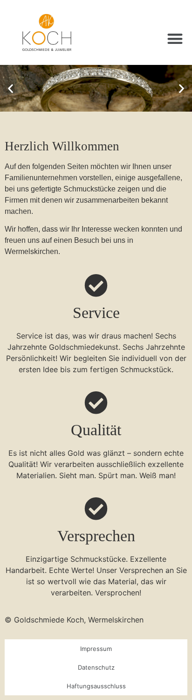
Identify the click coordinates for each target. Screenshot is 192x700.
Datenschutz (96, 667)
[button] (175, 38)
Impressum (96, 648)
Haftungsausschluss (96, 686)
